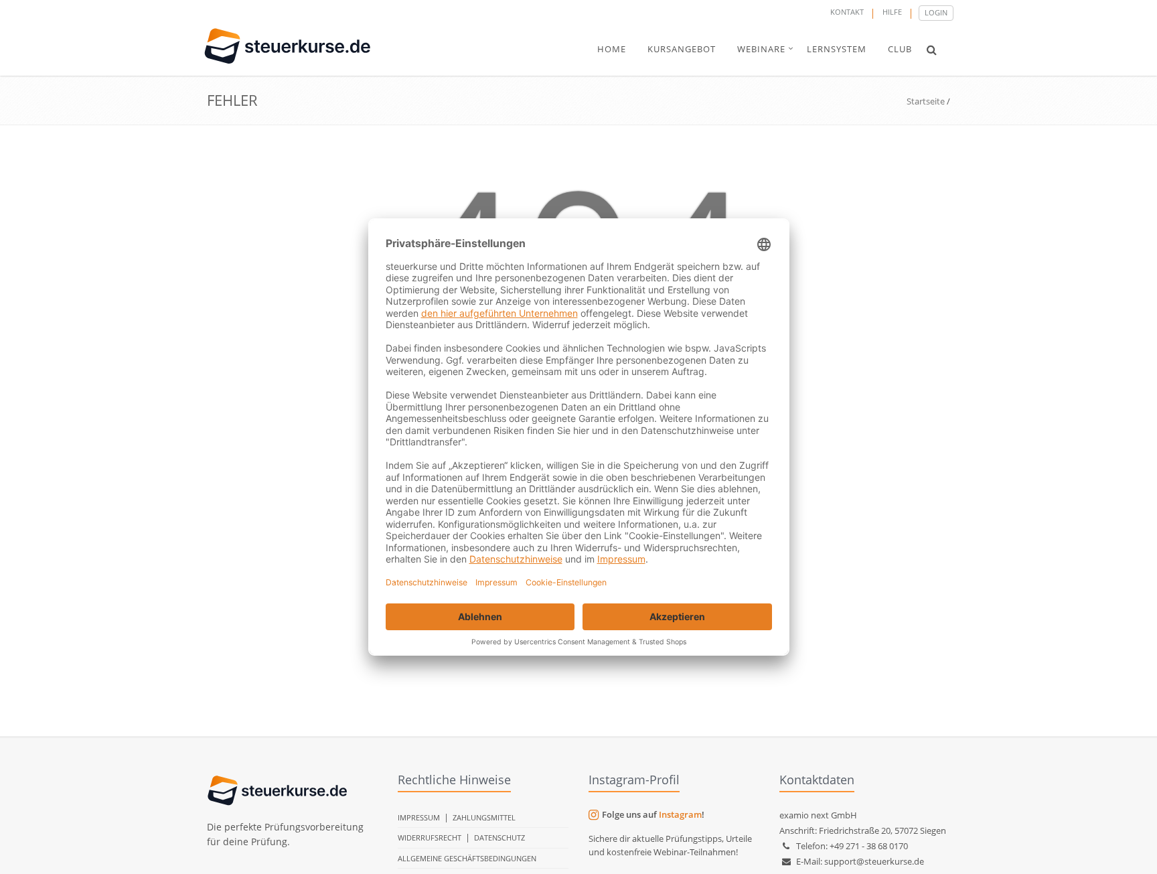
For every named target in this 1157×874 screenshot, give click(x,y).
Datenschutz (499, 837)
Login (936, 12)
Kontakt (847, 12)
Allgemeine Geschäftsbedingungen (467, 858)
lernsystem (836, 49)
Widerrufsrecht (429, 837)
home (611, 49)
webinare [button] (761, 49)
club (900, 49)
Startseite (926, 101)
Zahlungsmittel (484, 817)
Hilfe (892, 12)
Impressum (419, 817)
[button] (931, 49)
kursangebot (681, 49)
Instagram (680, 814)
